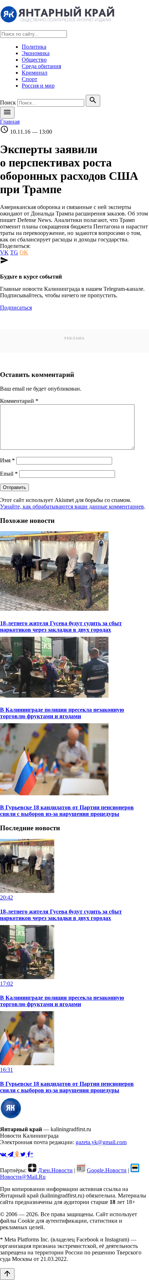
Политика (34, 47)
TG (14, 252)
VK (4, 252)
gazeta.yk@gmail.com (101, 1142)
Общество (34, 60)
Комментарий (19, 401)
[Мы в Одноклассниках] (17, 1154)
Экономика (36, 53)
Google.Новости (107, 1170)
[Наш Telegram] (11, 1154)
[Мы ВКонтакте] (4, 1154)
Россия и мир (38, 86)
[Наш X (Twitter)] (23, 1154)
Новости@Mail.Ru (23, 1177)
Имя (7, 460)
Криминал (34, 73)
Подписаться (16, 308)
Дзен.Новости (55, 1170)
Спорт (29, 79)
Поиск (8, 102)
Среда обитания (41, 66)
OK (24, 252)
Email (9, 474)
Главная (10, 122)
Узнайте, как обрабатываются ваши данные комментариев (72, 506)
